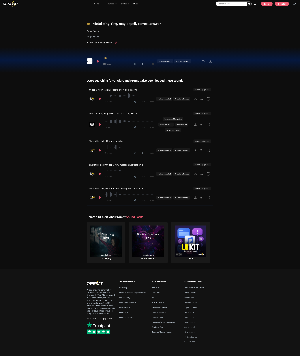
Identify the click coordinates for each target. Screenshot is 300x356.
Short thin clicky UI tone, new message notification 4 (116, 164)
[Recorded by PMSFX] (92, 124)
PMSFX (107, 127)
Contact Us (156, 293)
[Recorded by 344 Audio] (90, 61)
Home (96, 4)
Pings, (89, 31)
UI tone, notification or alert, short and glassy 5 (113, 89)
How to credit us (158, 302)
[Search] (249, 4)
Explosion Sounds (191, 307)
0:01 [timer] (143, 127)
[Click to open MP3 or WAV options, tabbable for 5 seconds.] (197, 61)
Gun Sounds (189, 297)
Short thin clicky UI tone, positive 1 (107, 141)
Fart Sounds (189, 312)
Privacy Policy (124, 307)
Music (135, 4)
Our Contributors (158, 317)
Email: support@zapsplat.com (100, 318)
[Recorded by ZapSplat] (92, 99)
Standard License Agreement (99, 42)
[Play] (98, 61)
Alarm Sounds (189, 327)
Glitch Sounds (189, 332)
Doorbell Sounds (190, 302)
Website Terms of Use (127, 302)
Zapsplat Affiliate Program (162, 332)
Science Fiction (181, 124)
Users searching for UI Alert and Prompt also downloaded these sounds (135, 81)
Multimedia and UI (165, 61)
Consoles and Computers (173, 119)
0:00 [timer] (152, 64)
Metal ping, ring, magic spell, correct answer (127, 24)
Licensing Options (202, 90)
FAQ (153, 297)
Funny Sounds (190, 293)
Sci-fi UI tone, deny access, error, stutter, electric (113, 113)
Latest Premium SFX (159, 312)
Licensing (123, 288)
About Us (155, 288)
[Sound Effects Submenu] (116, 4)
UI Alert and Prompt (183, 61)
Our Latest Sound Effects (194, 288)
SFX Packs (125, 4)
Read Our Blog (157, 327)
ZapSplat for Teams (159, 307)
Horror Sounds (190, 322)
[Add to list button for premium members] (203, 61)
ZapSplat (108, 102)
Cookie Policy (124, 312)
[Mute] (134, 64)
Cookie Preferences (126, 317)
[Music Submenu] (140, 4)
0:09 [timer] (143, 64)
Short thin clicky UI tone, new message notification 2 (116, 188)
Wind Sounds (189, 342)
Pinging (96, 31)
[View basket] (294, 4)
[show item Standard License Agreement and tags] (210, 61)
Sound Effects (109, 4)
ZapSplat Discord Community (163, 322)
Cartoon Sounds (190, 337)
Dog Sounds (189, 317)
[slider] (128, 58)
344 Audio (107, 64)
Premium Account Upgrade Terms (132, 293)
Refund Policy (124, 297)
